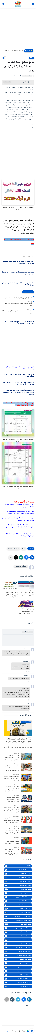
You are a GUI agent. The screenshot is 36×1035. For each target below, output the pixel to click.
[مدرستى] (17, 4)
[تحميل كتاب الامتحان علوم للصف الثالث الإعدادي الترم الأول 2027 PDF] (26, 809)
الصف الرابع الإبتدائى (18, 959)
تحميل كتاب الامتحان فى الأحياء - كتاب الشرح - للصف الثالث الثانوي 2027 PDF (11, 789)
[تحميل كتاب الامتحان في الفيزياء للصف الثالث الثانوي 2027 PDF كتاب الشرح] (26, 767)
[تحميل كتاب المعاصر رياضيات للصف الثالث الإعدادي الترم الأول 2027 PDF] (26, 840)
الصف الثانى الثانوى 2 (18, 943)
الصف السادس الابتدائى (18, 967)
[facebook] (23, 999)
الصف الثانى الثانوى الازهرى (18, 947)
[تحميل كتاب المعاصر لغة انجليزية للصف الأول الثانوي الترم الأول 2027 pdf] (26, 850)
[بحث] (3, 4)
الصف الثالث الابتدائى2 (18, 905)
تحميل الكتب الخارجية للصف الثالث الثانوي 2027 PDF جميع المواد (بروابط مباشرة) (11, 831)
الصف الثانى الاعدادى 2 (18, 936)
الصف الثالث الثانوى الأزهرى (18, 928)
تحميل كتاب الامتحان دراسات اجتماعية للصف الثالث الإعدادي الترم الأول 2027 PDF (12, 758)
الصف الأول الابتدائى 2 (18, 877)
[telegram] (18, 999)
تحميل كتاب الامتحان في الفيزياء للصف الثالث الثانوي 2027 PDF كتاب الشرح (12, 768)
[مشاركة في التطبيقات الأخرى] (10, 557)
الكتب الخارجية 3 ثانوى (18, 986)
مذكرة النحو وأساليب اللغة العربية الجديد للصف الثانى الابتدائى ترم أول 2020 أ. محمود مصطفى (18, 392)
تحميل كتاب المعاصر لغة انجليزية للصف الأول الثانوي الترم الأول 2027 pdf (11, 852)
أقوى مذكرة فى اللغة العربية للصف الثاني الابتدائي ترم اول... (17, 304)
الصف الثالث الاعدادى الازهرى (18, 916)
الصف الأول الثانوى (18, 889)
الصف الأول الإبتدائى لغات (18, 870)
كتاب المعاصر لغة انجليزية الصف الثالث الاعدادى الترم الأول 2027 (11, 779)
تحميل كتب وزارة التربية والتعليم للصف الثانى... (18, 298)
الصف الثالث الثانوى (18, 924)
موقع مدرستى (27, 75)
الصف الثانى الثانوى (18, 940)
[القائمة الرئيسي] (33, 4)
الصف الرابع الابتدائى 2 (18, 963)
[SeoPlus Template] (28, 1031)
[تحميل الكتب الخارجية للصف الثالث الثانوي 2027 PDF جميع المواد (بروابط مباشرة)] (26, 829)
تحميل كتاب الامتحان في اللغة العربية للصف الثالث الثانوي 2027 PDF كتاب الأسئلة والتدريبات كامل (11, 821)
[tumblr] (12, 999)
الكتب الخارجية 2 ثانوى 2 (18, 982)
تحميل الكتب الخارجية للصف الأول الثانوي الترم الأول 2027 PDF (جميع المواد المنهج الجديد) (12, 800)
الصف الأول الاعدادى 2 (18, 885)
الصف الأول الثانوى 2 (18, 893)
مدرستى (9, 1031)
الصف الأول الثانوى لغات (18, 901)
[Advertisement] (18, 29)
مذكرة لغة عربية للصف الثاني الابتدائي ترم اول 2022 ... (17, 312)
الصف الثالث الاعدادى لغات (18, 920)
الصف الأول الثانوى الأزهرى (18, 897)
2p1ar (31, 58)
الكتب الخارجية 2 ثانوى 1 (18, 978)
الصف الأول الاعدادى (18, 881)
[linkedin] (29, 999)
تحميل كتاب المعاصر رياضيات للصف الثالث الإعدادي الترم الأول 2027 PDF (12, 842)
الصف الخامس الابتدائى (18, 951)
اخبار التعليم (18, 866)
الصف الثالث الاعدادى (18, 908)
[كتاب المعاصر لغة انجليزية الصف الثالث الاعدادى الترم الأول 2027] (26, 777)
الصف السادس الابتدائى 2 (18, 971)
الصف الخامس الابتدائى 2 (18, 955)
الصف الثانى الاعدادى (18, 932)
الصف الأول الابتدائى (18, 873)
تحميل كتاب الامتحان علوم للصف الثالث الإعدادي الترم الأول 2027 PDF (11, 810)
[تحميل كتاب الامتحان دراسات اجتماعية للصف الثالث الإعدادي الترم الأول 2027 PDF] (26, 756)
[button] (26, 557)
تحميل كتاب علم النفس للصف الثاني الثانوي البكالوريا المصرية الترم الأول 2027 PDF (18, 741)
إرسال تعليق (27, 632)
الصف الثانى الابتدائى (13, 548)
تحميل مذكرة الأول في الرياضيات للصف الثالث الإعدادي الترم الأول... (13, 50)
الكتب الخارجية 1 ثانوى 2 (18, 975)
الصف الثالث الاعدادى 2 (18, 912)
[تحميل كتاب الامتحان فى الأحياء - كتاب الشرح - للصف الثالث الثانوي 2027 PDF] (26, 788)
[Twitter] (6, 999)
